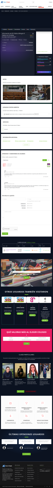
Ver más (7, 313)
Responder (46, 176)
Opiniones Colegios (30, 478)
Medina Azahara (32, 308)
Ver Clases (21, 391)
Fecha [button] (44, 160)
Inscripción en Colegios (19, 470)
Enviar (5, 233)
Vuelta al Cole (47, 250)
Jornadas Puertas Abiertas (19, 468)
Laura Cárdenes (44, 379)
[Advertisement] (26, 20)
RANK (49, 165)
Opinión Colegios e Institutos (42, 408)
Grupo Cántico (45, 308)
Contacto (50, 6)
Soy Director (26, 144)
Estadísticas (26, 420)
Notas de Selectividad (42, 420)
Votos (48, 160)
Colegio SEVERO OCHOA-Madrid (28, 448)
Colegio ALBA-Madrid (10, 448)
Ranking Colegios (30, 476)
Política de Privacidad (20, 486)
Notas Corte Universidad (19, 476)
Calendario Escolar (14, 39)
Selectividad (35, 250)
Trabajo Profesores (21, 7)
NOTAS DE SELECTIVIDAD (10, 87)
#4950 (49, 166)
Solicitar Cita (36, 114)
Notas (27, 6)
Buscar (2, 6)
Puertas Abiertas (17, 29)
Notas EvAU (10, 29)
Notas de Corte (40, 250)
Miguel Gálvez (18, 379)
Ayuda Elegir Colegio (33, 6)
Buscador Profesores (30, 472)
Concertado (24, 274)
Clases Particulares (13, 7)
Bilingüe (36, 274)
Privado (30, 274)
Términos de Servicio (29, 486)
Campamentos (7, 6)
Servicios (23, 29)
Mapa (28, 29)
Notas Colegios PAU (18, 474)
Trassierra (7, 307)
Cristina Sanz (5, 379)
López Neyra (20, 307)
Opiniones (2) (33, 29)
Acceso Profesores (30, 474)
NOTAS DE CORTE (33, 87)
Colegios (40, 7)
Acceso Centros (30, 468)
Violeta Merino (31, 379)
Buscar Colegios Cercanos (42, 51)
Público (17, 274)
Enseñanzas (5, 29)
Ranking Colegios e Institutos (27, 408)
